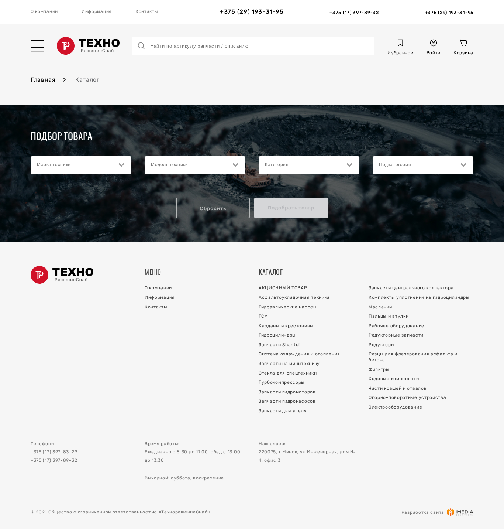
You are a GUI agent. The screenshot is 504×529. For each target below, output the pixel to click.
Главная (43, 79)
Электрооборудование (395, 407)
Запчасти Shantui (279, 344)
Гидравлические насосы (288, 307)
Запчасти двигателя (283, 410)
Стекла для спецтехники (288, 373)
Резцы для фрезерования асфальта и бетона (413, 356)
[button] (400, 48)
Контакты (146, 11)
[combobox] (81, 165)
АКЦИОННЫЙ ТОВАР (283, 287)
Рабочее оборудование (396, 325)
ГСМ (263, 316)
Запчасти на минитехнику (289, 363)
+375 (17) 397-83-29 (54, 451)
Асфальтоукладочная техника (294, 297)
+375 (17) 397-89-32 (54, 460)
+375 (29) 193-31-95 (251, 12)
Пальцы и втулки (389, 316)
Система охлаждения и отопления (299, 353)
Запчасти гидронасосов (287, 401)
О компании (44, 11)
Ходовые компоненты (394, 378)
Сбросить (213, 208)
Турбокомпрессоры (282, 382)
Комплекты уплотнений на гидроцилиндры (419, 297)
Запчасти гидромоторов (287, 392)
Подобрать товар (291, 208)
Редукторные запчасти (396, 335)
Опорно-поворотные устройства (407, 397)
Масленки (380, 307)
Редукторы (381, 344)
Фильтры (379, 369)
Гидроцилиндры (277, 335)
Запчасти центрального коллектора (411, 287)
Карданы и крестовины (286, 325)
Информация (97, 11)
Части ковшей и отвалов (398, 388)
